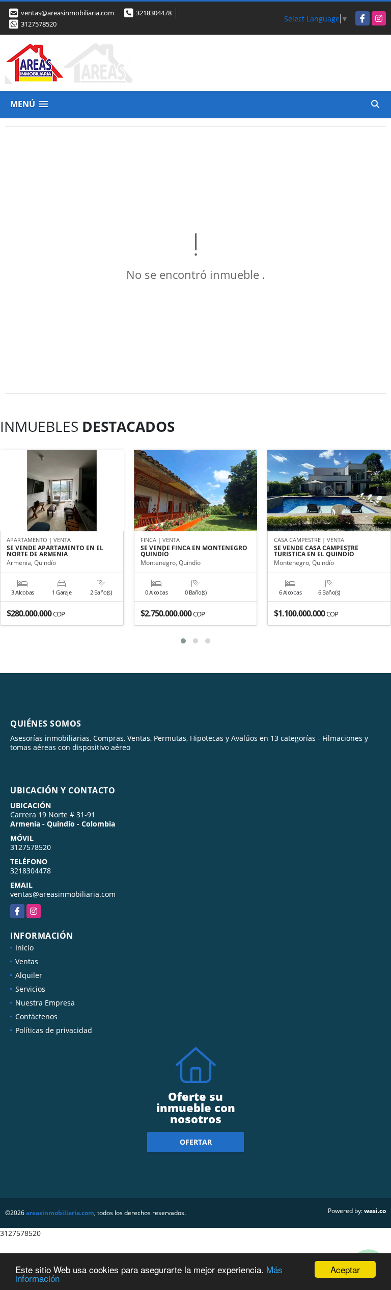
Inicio (24, 947)
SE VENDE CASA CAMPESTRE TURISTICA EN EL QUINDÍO (316, 551)
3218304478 (154, 12)
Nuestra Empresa (45, 1003)
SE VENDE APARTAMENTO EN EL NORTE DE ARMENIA (55, 551)
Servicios (30, 989)
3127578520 (39, 24)
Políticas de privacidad (53, 1030)
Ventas (26, 961)
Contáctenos (36, 1016)
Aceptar (345, 1269)
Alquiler (28, 975)
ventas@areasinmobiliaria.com (63, 894)
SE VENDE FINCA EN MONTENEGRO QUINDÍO (194, 551)
